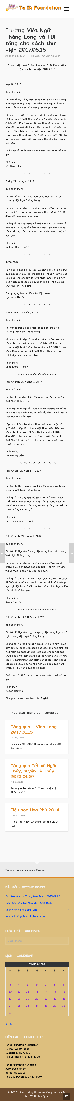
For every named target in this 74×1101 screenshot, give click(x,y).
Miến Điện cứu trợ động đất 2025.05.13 (28, 903)
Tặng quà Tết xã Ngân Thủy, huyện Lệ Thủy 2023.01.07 (34, 771)
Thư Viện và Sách (50, 55)
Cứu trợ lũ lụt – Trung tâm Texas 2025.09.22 (32, 896)
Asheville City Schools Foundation (25, 916)
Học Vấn (34, 55)
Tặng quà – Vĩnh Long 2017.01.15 (34, 729)
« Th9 (9, 1024)
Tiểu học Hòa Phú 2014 (35, 809)
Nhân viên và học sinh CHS (21, 909)
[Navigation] (66, 9)
